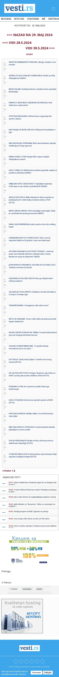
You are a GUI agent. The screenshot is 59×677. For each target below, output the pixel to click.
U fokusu (13, 589)
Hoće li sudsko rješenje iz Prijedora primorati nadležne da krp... (33, 527)
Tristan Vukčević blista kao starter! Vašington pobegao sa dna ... (33, 491)
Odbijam (47, 672)
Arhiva (39, 589)
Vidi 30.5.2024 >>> (40, 48)
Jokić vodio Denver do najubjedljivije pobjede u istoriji (35, 497)
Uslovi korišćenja (36, 667)
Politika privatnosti (22, 667)
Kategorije (27, 589)
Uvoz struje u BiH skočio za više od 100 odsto (31, 519)
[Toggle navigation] (53, 8)
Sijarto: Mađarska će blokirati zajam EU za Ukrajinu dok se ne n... (32, 483)
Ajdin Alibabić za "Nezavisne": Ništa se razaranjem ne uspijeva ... (32, 505)
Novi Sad (19, 18)
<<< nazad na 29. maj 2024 (29, 34)
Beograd (6, 18)
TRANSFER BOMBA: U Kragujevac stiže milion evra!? (29, 305)
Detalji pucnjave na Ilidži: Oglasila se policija (31, 511)
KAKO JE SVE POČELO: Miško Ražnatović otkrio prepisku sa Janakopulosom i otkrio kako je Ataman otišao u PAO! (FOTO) (31, 200)
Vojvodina (33, 18)
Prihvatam (36, 672)
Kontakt (47, 667)
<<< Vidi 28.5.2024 (16, 42)
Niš (43, 18)
